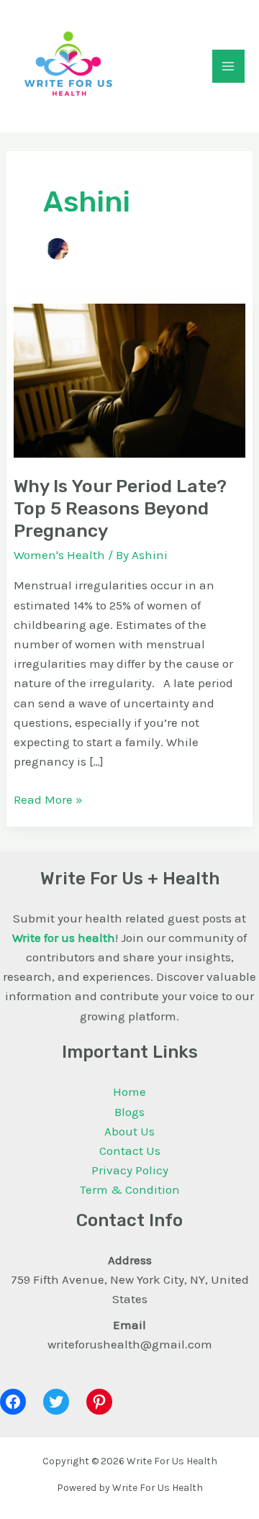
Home (129, 1091)
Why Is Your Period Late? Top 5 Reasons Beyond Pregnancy (120, 508)
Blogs (129, 1112)
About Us (129, 1131)
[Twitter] (56, 1402)
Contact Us (129, 1150)
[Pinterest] (99, 1402)
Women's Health (59, 555)
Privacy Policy (129, 1170)
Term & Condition (130, 1189)
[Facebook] (13, 1402)
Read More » (48, 798)
